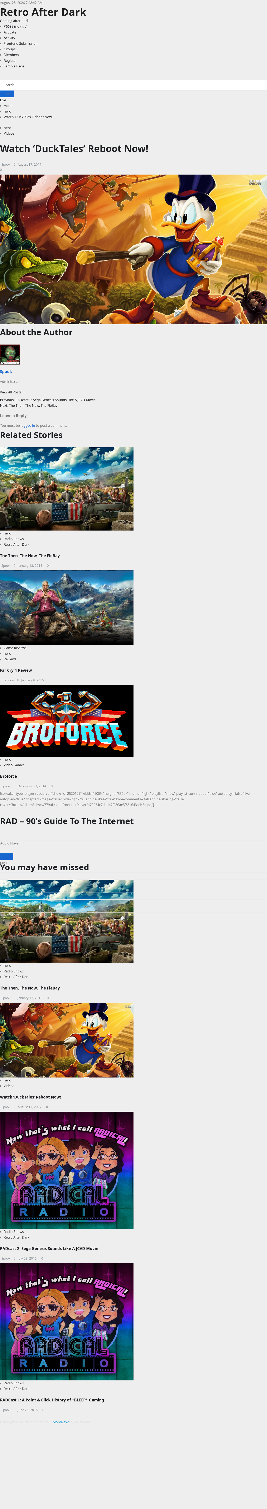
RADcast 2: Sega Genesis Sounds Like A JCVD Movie (49, 1248)
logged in (28, 425)
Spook (5, 164)
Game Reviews (15, 648)
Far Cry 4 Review (16, 670)
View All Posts (10, 392)
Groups (10, 49)
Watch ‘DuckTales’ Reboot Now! (30, 1097)
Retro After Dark (43, 12)
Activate (10, 32)
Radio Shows (14, 539)
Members (11, 54)
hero (7, 127)
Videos (9, 133)
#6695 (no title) (15, 26)
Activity (9, 38)
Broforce (8, 776)
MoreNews (61, 1422)
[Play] (6, 856)
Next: (28, 405)
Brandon (7, 680)
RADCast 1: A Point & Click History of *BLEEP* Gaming (52, 1399)
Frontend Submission (21, 43)
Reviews (10, 659)
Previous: (48, 400)
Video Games (14, 765)
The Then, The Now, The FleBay (30, 555)
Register (10, 60)
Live (3, 100)
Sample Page (14, 66)
